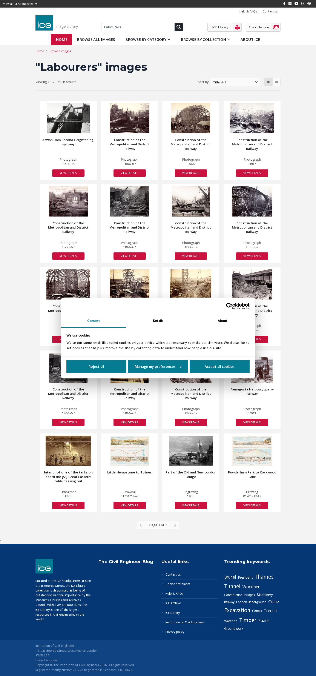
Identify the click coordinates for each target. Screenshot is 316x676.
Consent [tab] (93, 321)
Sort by (203, 82)
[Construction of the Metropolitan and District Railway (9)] (191, 201)
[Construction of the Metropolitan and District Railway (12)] (68, 284)
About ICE (250, 39)
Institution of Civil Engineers (185, 622)
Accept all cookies (220, 366)
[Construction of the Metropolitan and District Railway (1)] (190, 118)
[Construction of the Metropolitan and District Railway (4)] (68, 201)
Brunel (230, 577)
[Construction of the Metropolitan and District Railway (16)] (191, 284)
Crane (273, 602)
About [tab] (222, 321)
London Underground (251, 602)
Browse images (60, 51)
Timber (247, 620)
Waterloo (230, 621)
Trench (270, 611)
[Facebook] (284, 3)
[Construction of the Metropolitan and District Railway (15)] (129, 284)
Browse (96, 39)
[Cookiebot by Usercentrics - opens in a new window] (231, 306)
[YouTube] (296, 3)
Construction (233, 595)
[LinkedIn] (289, 3)
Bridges (249, 595)
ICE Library (173, 613)
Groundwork (233, 629)
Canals (257, 611)
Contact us (173, 574)
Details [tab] (158, 321)
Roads (263, 621)
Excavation (237, 610)
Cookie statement (178, 584)
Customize (158, 366)
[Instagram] (302, 3)
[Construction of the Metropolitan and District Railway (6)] (252, 284)
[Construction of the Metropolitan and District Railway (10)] (129, 118)
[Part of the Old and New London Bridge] (191, 451)
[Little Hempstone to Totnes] (129, 451)
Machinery (265, 595)
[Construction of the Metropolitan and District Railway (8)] (129, 201)
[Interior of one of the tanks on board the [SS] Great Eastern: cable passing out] (68, 451)
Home (61, 39)
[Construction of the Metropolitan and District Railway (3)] (252, 118)
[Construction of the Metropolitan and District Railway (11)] (252, 201)
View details (68, 173)
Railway (229, 602)
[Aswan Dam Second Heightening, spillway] (68, 118)
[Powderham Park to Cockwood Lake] (252, 451)
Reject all (96, 366)
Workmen (251, 587)
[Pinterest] (309, 3)
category (146, 39)
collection (204, 39)
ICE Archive (173, 603)
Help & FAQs (174, 594)
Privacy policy (175, 632)
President (245, 578)
